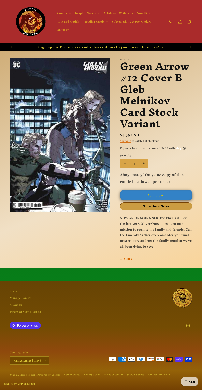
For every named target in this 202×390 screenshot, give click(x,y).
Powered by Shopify (48, 374)
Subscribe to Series (156, 206)
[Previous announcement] (11, 47)
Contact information (159, 374)
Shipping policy (136, 374)
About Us (16, 305)
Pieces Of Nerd (28, 374)
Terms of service (113, 374)
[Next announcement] (190, 47)
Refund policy (72, 374)
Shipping (125, 140)
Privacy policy (92, 374)
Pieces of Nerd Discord (25, 312)
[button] (64, 13)
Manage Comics (21, 298)
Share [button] (128, 258)
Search (15, 291)
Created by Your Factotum (19, 383)
